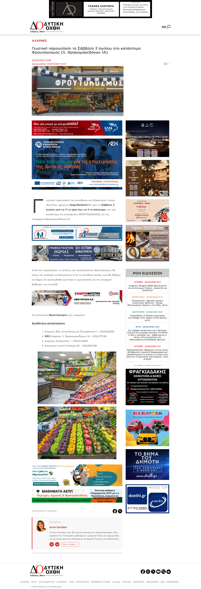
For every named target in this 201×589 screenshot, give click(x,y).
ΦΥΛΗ (34, 582)
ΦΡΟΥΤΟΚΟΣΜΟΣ (89, 214)
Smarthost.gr (55, 587)
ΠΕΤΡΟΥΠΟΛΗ (82, 582)
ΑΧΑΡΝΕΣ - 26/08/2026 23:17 (147, 282)
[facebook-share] (115, 511)
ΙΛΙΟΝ (71, 582)
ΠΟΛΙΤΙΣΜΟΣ (138, 582)
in (52, 544)
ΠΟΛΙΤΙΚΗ (126, 582)
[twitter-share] (120, 511)
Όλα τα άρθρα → (70, 544)
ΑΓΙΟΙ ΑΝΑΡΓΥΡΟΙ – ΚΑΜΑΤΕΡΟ (53, 582)
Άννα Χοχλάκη (58, 527)
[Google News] (168, 571)
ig (57, 544)
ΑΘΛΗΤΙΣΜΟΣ (152, 582)
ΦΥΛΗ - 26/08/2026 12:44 (147, 327)
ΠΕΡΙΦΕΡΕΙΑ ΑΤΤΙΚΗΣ (100, 582)
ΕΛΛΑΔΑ (116, 582)
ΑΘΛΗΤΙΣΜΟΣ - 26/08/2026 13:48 (147, 312)
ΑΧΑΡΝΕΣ (24, 582)
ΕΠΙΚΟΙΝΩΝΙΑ (172, 582)
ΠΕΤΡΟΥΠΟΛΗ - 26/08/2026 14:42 (147, 297)
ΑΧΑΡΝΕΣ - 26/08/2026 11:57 (147, 346)
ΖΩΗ (163, 582)
